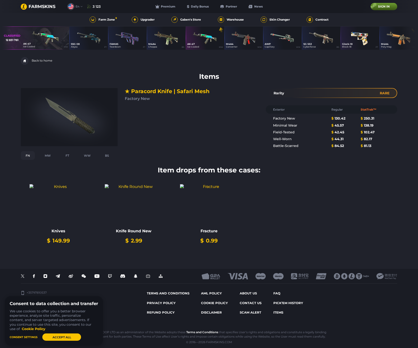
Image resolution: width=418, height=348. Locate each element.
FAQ (276, 293)
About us (248, 293)
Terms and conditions (168, 293)
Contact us (250, 303)
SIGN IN (384, 6)
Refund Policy (161, 312)
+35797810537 (37, 292)
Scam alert (250, 312)
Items (278, 312)
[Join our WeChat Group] (84, 276)
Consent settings (23, 337)
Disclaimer (211, 312)
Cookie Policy (214, 303)
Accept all (61, 337)
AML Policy (211, 293)
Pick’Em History (288, 303)
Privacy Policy (161, 303)
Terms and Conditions (202, 332)
